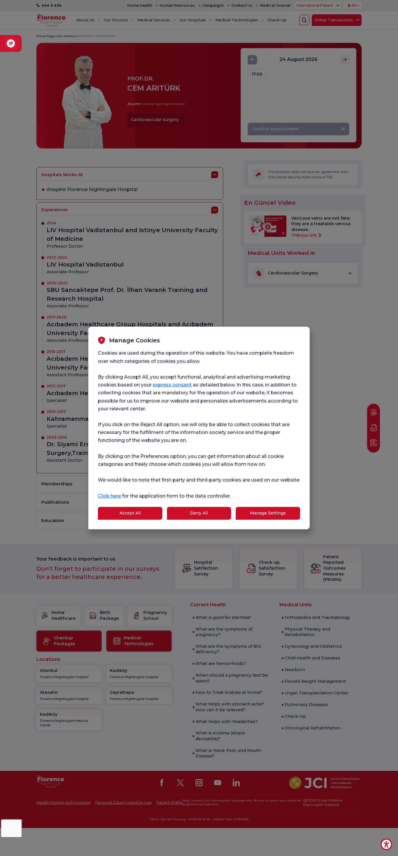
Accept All (130, 513)
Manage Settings (268, 513)
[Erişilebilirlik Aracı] (386, 844)
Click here (109, 496)
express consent (172, 385)
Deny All (199, 513)
